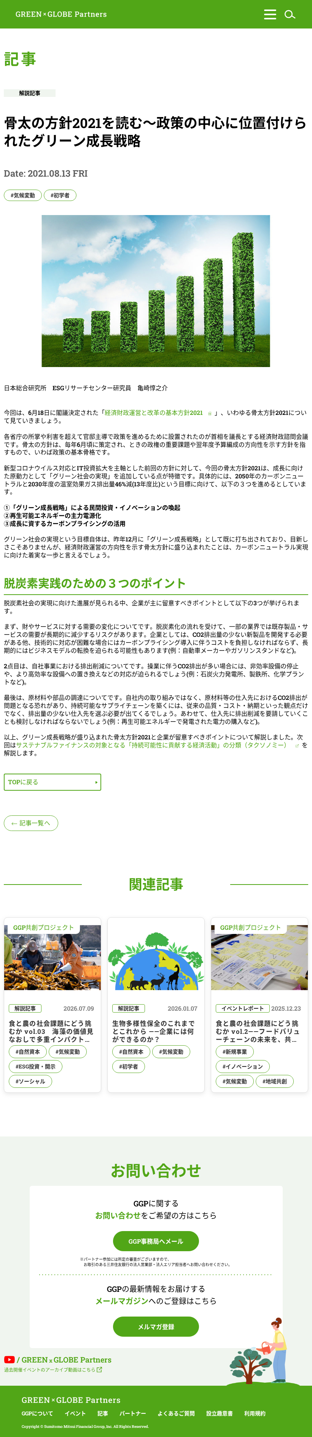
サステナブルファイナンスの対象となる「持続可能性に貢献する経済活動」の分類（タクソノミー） (153, 745)
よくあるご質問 (176, 1413)
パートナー (132, 1413)
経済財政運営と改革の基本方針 (154, 412)
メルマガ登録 (156, 1327)
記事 (102, 1413)
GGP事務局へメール (156, 1241)
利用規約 (255, 1413)
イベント (75, 1413)
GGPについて (37, 1413)
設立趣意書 (219, 1413)
